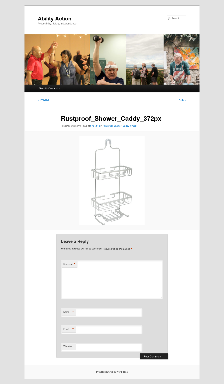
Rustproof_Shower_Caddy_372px (119, 125)
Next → (182, 99)
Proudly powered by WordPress (112, 371)
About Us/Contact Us (49, 88)
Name (68, 312)
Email (68, 329)
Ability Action (54, 18)
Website (67, 346)
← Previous (43, 99)
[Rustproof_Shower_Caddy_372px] (112, 180)
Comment (69, 264)
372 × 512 (95, 125)
